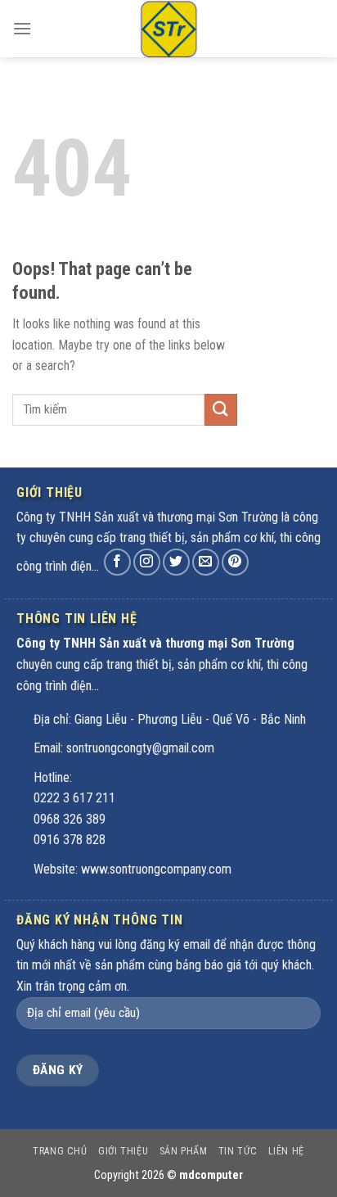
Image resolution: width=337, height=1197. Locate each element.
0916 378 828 (70, 839)
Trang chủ (60, 1151)
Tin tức (237, 1151)
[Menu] (22, 28)
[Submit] (220, 410)
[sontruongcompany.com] (168, 28)
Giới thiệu (123, 1151)
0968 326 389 (70, 819)
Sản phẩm (184, 1151)
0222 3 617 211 (74, 798)
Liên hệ (286, 1151)
